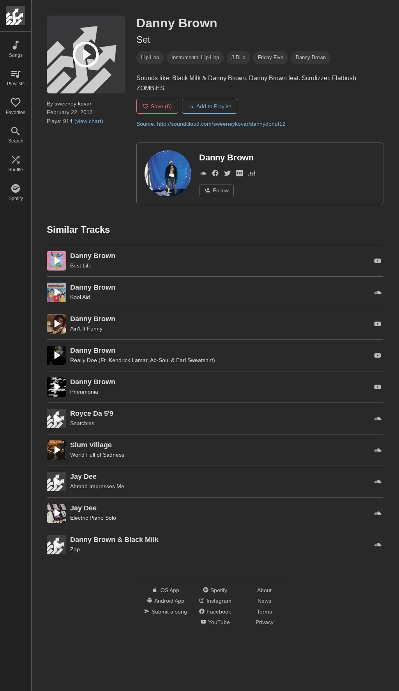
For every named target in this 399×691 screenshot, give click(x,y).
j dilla (238, 57)
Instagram (219, 601)
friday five (270, 57)
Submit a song (169, 611)
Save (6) (161, 106)
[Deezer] (251, 175)
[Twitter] (227, 175)
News (264, 601)
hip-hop (150, 57)
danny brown (311, 57)
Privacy (265, 622)
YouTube (219, 622)
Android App (169, 601)
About (264, 590)
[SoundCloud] (203, 175)
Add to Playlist (213, 106)
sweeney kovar (73, 103)
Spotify (218, 590)
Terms (264, 611)
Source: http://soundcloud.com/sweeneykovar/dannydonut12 (211, 124)
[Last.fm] (239, 175)
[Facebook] (215, 175)
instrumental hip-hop (195, 57)
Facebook (219, 611)
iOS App (169, 590)
